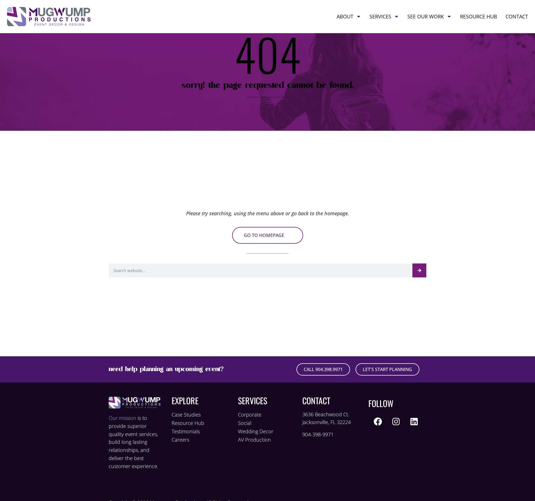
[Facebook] (377, 421)
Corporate (249, 414)
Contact (516, 16)
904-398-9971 (318, 434)
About (345, 16)
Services (380, 16)
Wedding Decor (255, 431)
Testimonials (186, 431)
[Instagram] (396, 421)
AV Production (254, 439)
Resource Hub (478, 16)
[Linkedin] (414, 421)
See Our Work (425, 16)
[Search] (419, 270)
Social (244, 423)
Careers (180, 439)
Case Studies (186, 414)
